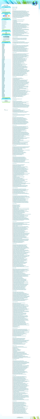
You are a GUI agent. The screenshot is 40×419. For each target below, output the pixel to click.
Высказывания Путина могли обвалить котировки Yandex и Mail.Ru (20, 59)
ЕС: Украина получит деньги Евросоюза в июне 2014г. (19, 390)
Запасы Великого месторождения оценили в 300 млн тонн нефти (20, 158)
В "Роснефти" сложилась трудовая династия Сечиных (19, 292)
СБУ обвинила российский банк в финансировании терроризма (20, 168)
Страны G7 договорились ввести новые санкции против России (20, 49)
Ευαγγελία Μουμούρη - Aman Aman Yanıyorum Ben (18, 78)
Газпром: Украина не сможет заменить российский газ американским (20, 330)
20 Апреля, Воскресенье (15, 113)
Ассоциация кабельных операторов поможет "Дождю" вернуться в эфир (21, 126)
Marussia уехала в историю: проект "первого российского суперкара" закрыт (21, 311)
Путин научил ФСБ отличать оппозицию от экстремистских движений (20, 315)
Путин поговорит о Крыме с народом (17, 303)
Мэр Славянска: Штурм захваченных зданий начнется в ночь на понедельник (21, 196)
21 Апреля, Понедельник (15, 108)
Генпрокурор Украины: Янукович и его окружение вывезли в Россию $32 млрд (21, 24)
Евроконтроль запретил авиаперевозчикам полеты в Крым (19, 378)
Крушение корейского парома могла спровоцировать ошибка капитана (21, 132)
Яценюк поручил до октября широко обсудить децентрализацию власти (21, 142)
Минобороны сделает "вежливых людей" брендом (18, 153)
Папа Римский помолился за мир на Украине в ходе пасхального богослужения (21, 114)
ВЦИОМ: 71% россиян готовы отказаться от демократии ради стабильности (21, 354)
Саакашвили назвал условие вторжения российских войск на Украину (21, 309)
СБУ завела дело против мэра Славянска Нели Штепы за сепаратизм (20, 166)
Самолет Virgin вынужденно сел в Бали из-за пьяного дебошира (20, 54)
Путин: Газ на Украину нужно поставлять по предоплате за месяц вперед (21, 283)
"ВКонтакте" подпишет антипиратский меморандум (19, 30)
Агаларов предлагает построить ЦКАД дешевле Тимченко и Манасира (21, 228)
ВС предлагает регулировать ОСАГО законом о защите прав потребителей (21, 266)
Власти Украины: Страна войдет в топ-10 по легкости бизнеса (20, 136)
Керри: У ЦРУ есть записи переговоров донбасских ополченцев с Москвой (21, 13)
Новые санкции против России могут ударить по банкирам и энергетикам (21, 45)
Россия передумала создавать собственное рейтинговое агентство (20, 92)
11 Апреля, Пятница (14, 221)
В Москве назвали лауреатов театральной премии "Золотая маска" (20, 123)
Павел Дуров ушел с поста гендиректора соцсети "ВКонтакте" (20, 402)
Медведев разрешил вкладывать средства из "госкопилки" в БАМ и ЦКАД (21, 174)
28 (3, 40)
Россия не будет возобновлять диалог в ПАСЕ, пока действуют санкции (21, 128)
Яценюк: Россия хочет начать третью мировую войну (19, 62)
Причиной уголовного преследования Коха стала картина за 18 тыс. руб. (21, 276)
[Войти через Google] (7, 16)
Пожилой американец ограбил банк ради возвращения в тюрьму (20, 120)
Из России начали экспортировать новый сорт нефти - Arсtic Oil (20, 130)
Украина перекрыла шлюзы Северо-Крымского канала (19, 47)
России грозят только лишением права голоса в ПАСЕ (19, 281)
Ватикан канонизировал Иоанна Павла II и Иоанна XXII (19, 41)
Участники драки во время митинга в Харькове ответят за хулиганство (21, 319)
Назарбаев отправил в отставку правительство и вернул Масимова (20, 386)
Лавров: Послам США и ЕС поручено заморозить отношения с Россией (21, 226)
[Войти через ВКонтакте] (3, 16)
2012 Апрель (3, 46)
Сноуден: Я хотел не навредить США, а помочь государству (20, 273)
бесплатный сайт (20, 417)
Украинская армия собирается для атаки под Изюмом (19, 176)
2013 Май (3, 54)
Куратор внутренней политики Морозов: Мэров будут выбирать (20, 88)
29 (4, 40)
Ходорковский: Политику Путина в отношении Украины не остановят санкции (21, 42)
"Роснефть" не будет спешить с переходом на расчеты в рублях (20, 285)
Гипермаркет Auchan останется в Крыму (18, 34)
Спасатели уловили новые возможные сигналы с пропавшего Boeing (20, 271)
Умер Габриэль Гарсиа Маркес (17, 141)
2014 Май (3, 61)
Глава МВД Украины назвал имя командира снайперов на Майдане (20, 361)
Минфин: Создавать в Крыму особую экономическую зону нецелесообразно (21, 82)
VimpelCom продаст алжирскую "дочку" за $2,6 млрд (19, 135)
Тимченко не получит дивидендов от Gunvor (18, 149)
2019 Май (3, 92)
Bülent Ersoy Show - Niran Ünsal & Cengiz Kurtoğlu (18, 140)
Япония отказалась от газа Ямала (17, 139)
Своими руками (3, 27)
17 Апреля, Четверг (14, 145)
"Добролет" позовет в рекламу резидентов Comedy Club (19, 288)
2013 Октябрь (3, 57)
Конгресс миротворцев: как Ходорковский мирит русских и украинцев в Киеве (21, 70)
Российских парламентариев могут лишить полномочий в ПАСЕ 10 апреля (21, 305)
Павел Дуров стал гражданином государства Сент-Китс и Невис (20, 39)
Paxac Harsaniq (15, 20)
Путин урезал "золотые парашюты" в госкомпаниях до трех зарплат (20, 381)
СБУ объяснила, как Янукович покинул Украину (18, 334)
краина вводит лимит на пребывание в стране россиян (19, 352)
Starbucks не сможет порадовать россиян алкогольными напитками (20, 64)
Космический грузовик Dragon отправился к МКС (18, 117)
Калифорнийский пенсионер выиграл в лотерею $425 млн (19, 380)
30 (5, 40)
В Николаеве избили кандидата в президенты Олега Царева (19, 287)
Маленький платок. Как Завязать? (17, 109)
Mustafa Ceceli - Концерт (16, 348)
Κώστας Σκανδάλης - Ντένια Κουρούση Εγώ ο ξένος (18, 346)
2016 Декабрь (3, 79)
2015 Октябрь (3, 71)
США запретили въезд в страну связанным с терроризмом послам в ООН (21, 122)
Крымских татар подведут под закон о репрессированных (19, 408)
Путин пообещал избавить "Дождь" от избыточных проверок (20, 143)
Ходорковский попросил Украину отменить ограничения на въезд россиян (21, 134)
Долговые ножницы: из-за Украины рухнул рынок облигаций (19, 263)
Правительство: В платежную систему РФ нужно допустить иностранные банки (21, 137)
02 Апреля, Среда (14, 375)
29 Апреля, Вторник (14, 18)
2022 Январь (3, 96)
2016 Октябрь (3, 78)
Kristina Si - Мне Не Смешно (16, 391)
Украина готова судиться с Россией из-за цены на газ (19, 339)
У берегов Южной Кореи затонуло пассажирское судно (19, 161)
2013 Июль (3, 55)
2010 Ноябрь (3, 44)
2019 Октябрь (3, 94)
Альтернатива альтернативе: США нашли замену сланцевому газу (20, 295)
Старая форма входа (6, 17)
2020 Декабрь (3, 95)
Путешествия (3, 26)
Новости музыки (4, 21)
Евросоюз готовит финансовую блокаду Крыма (18, 75)
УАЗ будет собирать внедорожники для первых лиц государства (20, 131)
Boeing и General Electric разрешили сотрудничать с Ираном (20, 343)
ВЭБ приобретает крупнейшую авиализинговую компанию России (20, 262)
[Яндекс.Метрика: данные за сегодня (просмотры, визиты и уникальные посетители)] (6, 109)
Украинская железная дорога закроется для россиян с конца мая (20, 236)
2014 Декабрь (3, 65)
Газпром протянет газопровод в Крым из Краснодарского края (20, 410)
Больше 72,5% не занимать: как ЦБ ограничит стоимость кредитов (20, 38)
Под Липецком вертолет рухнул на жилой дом (18, 277)
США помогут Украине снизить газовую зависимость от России (20, 104)
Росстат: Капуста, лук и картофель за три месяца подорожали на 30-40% (21, 389)
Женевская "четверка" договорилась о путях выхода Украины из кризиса (21, 144)
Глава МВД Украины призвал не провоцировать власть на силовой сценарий (21, 209)
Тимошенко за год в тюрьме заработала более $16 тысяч (19, 407)
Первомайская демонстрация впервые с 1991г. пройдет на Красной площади (21, 11)
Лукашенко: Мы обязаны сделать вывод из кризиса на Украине (20, 102)
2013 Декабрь (3, 58)
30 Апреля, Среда (14, 9)
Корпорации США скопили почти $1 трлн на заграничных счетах (20, 403)
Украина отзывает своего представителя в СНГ (18, 57)
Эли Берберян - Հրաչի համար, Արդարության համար (19, 392)
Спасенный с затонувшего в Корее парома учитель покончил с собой (20, 119)
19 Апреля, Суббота (14, 116)
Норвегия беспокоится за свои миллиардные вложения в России (20, 50)
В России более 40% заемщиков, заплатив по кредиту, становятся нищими (21, 323)
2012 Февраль (3, 45)
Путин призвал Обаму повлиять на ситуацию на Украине (19, 180)
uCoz (22, 417)
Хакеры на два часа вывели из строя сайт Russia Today (19, 164)
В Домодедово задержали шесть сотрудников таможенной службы (20, 67)
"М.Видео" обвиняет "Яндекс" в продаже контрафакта (19, 249)
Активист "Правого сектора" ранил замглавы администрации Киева (20, 409)
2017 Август (3, 84)
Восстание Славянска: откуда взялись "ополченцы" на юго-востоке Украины (21, 193)
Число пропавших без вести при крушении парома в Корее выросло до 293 (21, 159)
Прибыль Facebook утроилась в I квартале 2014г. (18, 96)
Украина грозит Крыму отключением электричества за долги (20, 60)
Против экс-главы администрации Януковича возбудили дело (20, 265)
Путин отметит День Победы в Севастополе (18, 17)
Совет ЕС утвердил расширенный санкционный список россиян (20, 32)
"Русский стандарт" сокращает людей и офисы (18, 151)
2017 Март (3, 81)
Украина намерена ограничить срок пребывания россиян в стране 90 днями (21, 396)
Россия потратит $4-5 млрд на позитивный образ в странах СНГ (20, 72)
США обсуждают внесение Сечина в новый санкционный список (20, 170)
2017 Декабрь (3, 86)
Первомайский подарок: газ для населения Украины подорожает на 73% (21, 388)
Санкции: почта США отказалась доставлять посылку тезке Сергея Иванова (21, 365)
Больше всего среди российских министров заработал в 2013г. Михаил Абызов (21, 222)
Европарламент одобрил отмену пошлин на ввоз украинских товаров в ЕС (21, 367)
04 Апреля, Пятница (14, 345)
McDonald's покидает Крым (16, 358)
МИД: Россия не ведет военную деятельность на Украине (19, 251)
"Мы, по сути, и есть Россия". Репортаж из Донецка (19, 254)
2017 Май (3, 82)
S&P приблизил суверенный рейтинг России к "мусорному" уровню (20, 58)
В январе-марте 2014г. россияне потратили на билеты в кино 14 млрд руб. (21, 234)
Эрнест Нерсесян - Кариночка (17, 325)
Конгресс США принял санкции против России (18, 398)
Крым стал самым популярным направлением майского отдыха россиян (21, 284)
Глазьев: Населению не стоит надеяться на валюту (19, 68)
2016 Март (3, 74)
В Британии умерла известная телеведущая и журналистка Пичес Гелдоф (21, 275)
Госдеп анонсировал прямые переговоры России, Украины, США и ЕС (21, 297)
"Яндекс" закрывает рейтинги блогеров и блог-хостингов (19, 129)
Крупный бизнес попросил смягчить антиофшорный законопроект (20, 94)
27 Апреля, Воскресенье (15, 40)
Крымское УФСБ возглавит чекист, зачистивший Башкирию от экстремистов (21, 270)
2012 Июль (3, 48)
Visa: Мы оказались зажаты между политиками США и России (20, 65)
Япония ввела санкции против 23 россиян (18, 28)
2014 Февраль (3, 59)
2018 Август (3, 89)
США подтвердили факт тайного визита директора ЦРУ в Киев (20, 182)
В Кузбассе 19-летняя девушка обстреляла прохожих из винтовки (20, 118)
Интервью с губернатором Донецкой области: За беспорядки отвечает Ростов (21, 250)
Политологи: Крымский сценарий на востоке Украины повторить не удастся (21, 294)
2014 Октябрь (3, 64)
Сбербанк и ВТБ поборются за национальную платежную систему (20, 371)
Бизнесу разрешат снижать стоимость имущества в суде (19, 63)
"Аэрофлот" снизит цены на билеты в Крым (18, 394)
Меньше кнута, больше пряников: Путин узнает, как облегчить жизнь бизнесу (21, 385)
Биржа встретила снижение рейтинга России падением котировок (20, 66)
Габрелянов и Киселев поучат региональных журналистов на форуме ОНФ (21, 147)
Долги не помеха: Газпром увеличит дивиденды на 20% (19, 300)
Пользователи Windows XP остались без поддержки (19, 298)
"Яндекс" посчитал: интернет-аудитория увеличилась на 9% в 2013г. (20, 258)
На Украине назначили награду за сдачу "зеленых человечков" (20, 152)
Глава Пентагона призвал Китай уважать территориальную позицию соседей (21, 332)
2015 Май (3, 68)
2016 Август (3, 77)
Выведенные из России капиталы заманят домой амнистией (20, 157)
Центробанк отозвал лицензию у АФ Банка (18, 148)
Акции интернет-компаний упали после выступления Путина (20, 84)
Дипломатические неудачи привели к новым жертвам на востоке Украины (21, 71)
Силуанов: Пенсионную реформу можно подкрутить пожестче (20, 404)
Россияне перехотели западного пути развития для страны (19, 321)
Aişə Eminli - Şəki (15, 22)
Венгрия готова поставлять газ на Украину (18, 238)
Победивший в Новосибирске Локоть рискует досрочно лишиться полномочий (21, 296)
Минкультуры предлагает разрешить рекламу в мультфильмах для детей (21, 252)
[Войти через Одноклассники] (8, 16)
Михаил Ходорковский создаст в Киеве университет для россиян (20, 46)
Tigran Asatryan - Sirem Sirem (16, 205)
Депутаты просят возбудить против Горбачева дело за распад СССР (20, 260)
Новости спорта (3, 24)
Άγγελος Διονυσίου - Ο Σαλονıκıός (17, 350)
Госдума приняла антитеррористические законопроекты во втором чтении (21, 127)
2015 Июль (3, 69)
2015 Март (3, 67)
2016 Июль (3, 76)
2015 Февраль (3, 66)
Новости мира (3, 20)
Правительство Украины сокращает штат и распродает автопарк (20, 217)
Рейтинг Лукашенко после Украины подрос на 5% (18, 150)
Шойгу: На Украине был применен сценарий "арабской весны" (20, 405)
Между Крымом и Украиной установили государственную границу (20, 73)
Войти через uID (6, 14)
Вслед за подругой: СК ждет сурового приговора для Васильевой (20, 387)
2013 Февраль (3, 52)
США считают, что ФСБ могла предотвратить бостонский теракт (20, 253)
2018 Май (3, 88)
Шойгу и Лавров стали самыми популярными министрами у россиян (20, 269)
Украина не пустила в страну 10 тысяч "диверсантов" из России (20, 376)
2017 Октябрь (3, 85)
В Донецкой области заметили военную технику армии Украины (20, 186)
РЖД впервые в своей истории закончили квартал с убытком (20, 289)
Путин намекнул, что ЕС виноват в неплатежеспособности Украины (20, 246)
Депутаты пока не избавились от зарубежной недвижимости (20, 248)
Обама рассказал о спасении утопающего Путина (19, 61)
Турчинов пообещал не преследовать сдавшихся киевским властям (20, 256)
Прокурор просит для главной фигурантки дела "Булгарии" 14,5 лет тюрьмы (21, 53)
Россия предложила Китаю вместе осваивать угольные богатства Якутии (21, 247)
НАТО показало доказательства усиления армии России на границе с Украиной (21, 255)
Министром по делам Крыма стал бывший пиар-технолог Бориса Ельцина (21, 413)
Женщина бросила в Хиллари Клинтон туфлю (18, 242)
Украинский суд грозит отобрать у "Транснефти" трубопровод (20, 286)
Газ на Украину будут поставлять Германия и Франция (19, 232)
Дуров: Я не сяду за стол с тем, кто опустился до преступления (20, 313)
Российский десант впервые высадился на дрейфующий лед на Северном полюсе (22, 274)
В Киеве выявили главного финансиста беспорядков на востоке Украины (21, 282)
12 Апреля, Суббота (14, 203)
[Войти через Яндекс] (6, 16)
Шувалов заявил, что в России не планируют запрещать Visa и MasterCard (21, 48)
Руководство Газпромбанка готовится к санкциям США (19, 74)
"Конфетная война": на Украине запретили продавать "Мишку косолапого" (21, 383)
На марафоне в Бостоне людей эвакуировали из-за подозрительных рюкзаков (21, 162)
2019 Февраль (3, 91)
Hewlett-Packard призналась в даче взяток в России (19, 261)
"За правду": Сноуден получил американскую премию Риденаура (20, 307)
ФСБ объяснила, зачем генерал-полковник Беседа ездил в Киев (20, 341)
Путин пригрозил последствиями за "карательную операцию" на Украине (21, 86)
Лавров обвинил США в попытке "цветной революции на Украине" (20, 80)
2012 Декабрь (3, 51)
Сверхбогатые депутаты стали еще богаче (18, 154)
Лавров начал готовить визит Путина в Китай (18, 178)
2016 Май (3, 75)
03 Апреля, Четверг (14, 359)
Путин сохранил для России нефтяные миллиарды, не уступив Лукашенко (21, 15)
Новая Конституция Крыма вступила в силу (18, 213)
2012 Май (3, 47)
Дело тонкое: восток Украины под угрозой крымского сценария (20, 280)
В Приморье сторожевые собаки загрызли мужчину (19, 278)
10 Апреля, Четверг (14, 243)
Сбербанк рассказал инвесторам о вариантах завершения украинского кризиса (21, 224)
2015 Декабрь (3, 72)
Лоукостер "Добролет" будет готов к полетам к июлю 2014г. (19, 160)
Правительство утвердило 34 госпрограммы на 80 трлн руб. (20, 90)
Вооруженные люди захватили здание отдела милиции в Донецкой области (21, 211)
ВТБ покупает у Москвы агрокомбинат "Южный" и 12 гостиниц (20, 245)
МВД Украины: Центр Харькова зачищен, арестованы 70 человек (20, 293)
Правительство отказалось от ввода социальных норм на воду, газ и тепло (21, 106)
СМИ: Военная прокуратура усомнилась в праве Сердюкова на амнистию (21, 111)
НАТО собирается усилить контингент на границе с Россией (20, 257)
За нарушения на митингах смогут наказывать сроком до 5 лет (20, 411)
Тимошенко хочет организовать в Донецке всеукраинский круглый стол (21, 121)
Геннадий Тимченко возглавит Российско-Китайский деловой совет (20, 26)
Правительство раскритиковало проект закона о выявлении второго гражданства (22, 146)
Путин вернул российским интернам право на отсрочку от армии (20, 377)
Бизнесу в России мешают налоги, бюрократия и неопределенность (20, 259)
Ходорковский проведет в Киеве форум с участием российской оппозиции (21, 189)
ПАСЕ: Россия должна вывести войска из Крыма (18, 264)
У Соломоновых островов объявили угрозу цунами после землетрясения (21, 202)
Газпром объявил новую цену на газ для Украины (18, 406)
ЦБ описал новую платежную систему (17, 184)
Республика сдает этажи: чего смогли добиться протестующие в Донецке (21, 215)
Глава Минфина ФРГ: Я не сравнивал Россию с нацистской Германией (21, 356)
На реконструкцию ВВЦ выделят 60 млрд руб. (18, 272)
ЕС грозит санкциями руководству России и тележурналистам (20, 279)
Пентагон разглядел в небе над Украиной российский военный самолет (21, 51)
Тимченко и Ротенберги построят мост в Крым (18, 191)
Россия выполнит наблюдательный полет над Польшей (19, 317)
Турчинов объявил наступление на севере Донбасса (19, 172)
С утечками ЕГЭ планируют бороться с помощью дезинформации (20, 412)
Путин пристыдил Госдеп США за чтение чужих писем (19, 230)
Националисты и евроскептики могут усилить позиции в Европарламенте (21, 299)
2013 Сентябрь (3, 56)
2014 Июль (3, 62)
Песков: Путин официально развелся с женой (18, 382)
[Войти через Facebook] (4, 16)
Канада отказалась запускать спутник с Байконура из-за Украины (20, 56)
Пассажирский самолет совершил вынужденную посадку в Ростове (20, 244)
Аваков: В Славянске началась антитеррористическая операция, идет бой (21, 198)
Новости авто (3, 23)
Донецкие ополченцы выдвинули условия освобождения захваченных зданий (21, 133)
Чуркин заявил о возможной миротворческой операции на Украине (20, 69)
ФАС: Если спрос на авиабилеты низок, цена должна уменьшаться (20, 363)
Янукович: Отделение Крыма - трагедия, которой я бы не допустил (20, 384)
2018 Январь (3, 87)
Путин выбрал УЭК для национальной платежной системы (19, 369)
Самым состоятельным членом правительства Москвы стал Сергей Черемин (21, 219)
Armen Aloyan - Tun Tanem (16, 207)
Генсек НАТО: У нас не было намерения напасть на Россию (19, 200)
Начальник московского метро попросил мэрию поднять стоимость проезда (21, 55)
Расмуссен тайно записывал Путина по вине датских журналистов (20, 138)
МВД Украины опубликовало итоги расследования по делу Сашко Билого (21, 379)
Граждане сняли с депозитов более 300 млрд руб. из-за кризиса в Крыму (21, 240)
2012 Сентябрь (3, 49)
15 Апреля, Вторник (14, 163)
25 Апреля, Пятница (14, 52)
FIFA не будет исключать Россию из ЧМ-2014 (18, 373)
